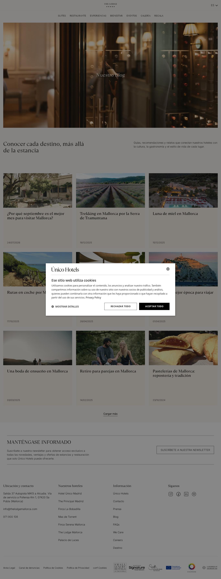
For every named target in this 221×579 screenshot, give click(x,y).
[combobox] (168, 269)
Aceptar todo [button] (154, 306)
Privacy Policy (93, 297)
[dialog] (110, 289)
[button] (65, 306)
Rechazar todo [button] (121, 306)
